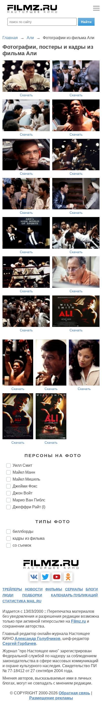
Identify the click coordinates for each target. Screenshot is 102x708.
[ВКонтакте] (33, 576)
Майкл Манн (24, 472)
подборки (32, 595)
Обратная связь (74, 693)
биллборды (23, 531)
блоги (92, 589)
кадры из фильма (29, 538)
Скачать (26, 95)
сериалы (74, 589)
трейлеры (12, 589)
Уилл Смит (22, 465)
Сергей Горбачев (19, 643)
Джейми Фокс (25, 486)
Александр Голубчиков (37, 638)
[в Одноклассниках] (68, 576)
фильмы (53, 589)
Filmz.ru (78, 621)
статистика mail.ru (21, 601)
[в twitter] (45, 576)
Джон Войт (22, 493)
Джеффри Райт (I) (29, 507)
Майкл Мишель (26, 479)
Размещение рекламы (51, 698)
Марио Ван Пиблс (29, 500)
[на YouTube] (56, 576)
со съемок (22, 545)
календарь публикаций (74, 595)
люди (7, 595)
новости (34, 589)
